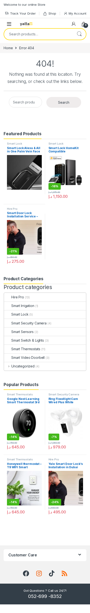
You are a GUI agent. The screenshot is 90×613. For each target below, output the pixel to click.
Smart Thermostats (25, 349)
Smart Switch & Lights (27, 340)
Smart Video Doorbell (28, 357)
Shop (52, 13)
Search (79, 34)
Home (8, 48)
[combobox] (38, 34)
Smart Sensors (22, 332)
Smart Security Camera (29, 323)
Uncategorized (23, 366)
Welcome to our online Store (24, 4)
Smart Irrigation (22, 306)
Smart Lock (14, 143)
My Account (77, 13)
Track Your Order (23, 13)
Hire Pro (12, 208)
